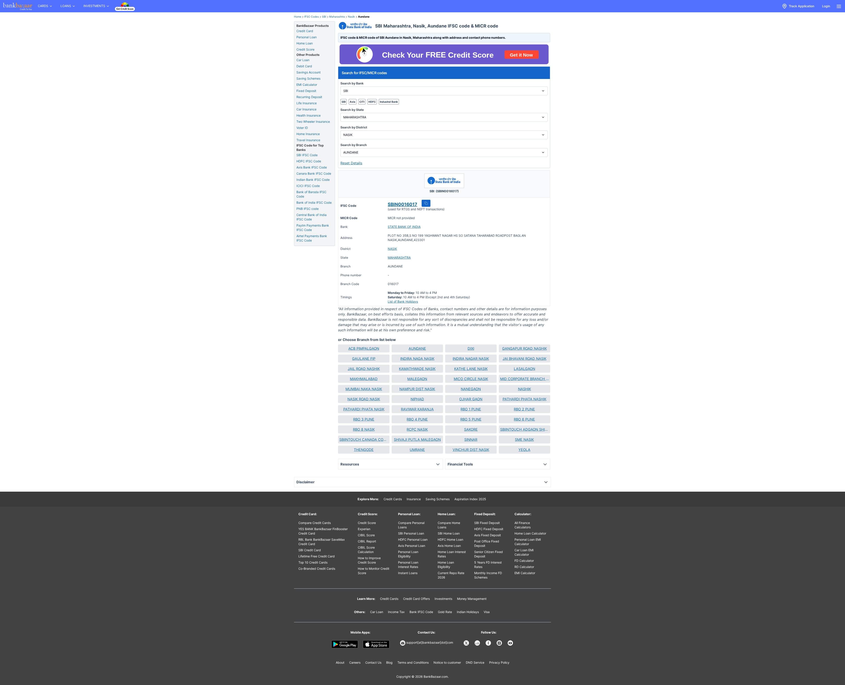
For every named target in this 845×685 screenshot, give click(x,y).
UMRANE (417, 449)
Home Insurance (308, 134)
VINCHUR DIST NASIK (471, 449)
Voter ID (302, 128)
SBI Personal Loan (411, 533)
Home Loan (304, 43)
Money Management (472, 599)
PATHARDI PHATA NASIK (363, 409)
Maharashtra (337, 16)
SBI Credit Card (309, 550)
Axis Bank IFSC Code (311, 167)
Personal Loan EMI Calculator (527, 542)
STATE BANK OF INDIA (404, 227)
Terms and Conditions (413, 662)
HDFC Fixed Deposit (488, 529)
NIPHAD (417, 399)
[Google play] (344, 644)
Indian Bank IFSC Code (313, 179)
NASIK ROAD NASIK (363, 399)
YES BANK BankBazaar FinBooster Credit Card (323, 531)
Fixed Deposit (306, 91)
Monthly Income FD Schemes (488, 575)
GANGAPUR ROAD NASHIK (524, 348)
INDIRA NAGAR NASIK (471, 358)
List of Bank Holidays (403, 301)
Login (826, 6)
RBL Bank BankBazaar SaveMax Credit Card (321, 542)
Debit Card (304, 66)
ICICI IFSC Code (308, 186)
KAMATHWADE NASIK (417, 368)
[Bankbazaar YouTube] (511, 643)
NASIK (392, 249)
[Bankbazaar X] (467, 643)
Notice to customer (447, 662)
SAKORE (471, 429)
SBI (324, 16)
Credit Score (305, 49)
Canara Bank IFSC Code (313, 173)
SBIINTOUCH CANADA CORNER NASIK (363, 439)
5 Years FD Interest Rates (488, 564)
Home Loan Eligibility (446, 564)
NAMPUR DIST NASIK (417, 389)
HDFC (372, 101)
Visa (487, 612)
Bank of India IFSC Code (314, 202)
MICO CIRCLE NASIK (471, 379)
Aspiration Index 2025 (470, 499)
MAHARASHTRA (399, 257)
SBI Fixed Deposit (487, 523)
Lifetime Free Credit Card (316, 556)
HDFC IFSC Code (308, 161)
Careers (354, 662)
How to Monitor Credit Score (373, 571)
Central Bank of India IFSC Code (311, 217)
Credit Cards (393, 499)
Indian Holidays (468, 612)
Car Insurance (306, 109)
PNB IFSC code (307, 209)
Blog (389, 662)
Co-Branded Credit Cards (316, 568)
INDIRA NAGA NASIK (417, 358)
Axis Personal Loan (411, 546)
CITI (361, 101)
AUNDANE (417, 348)
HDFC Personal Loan (413, 539)
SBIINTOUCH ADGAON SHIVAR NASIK (524, 429)
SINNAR (470, 439)
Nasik (351, 16)
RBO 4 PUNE (417, 419)
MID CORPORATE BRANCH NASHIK (524, 379)
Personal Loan (306, 37)
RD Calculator (524, 567)
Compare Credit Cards (314, 523)
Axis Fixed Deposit (487, 535)
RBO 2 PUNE (524, 409)
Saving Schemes (308, 78)
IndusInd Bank (389, 101)
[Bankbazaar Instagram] (500, 643)
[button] (426, 203)
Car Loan (302, 60)
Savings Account (308, 72)
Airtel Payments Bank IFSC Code (311, 238)
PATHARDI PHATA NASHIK (524, 399)
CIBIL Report (367, 541)
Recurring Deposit (309, 97)
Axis (352, 101)
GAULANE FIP (363, 358)
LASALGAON (524, 368)
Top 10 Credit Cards (312, 562)
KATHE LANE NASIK (471, 368)
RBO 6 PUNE (524, 419)
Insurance (414, 499)
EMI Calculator (306, 84)
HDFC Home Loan (450, 539)
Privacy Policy (499, 662)
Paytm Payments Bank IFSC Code (312, 227)
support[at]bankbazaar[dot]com (429, 642)
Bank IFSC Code (421, 612)
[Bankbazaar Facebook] (489, 643)
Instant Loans (407, 573)
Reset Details (351, 163)
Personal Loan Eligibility (408, 554)
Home (297, 16)
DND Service (475, 662)
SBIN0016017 (402, 204)
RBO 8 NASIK (364, 429)
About (340, 662)
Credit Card (304, 31)
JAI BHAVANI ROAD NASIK (524, 358)
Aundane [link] (363, 16)
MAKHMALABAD (364, 379)
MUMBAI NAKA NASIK (363, 389)
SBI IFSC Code (307, 155)
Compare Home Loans (449, 525)
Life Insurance (306, 103)
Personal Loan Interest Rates (408, 564)
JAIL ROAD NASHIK (364, 368)
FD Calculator (524, 560)
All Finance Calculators (522, 525)
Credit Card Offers (416, 599)
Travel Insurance (308, 140)
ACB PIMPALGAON (363, 348)
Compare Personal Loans (411, 525)
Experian (364, 529)
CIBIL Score (366, 535)
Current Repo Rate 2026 (451, 575)
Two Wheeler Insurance (313, 121)
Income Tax (396, 612)
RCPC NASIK (417, 429)
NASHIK (524, 389)
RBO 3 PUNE (363, 419)
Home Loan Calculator (530, 533)
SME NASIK (524, 439)
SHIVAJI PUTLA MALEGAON (417, 439)
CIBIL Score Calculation (366, 550)
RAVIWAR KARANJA (417, 409)
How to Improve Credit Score (369, 560)
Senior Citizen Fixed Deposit (488, 554)
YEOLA (524, 449)
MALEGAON (417, 379)
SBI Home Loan (449, 533)
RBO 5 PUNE (470, 419)
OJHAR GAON (470, 399)
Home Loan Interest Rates (452, 554)
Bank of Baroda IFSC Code (311, 194)
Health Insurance (308, 115)
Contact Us (373, 662)
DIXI (471, 348)
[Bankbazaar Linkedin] (478, 643)
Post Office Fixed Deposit (486, 543)
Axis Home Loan (449, 546)
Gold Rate (445, 612)
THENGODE (364, 449)
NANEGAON (471, 389)
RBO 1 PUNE (471, 409)
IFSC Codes (311, 16)
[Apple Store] (376, 644)
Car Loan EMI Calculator (524, 552)
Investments (443, 599)
